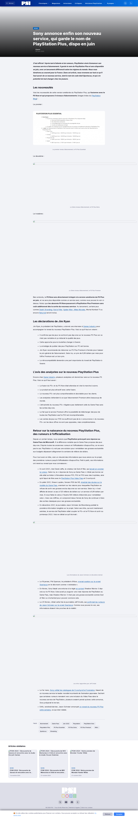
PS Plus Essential (59, 727)
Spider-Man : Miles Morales (74, 310)
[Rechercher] (125, 3)
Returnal (42, 313)
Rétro (96, 727)
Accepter (119, 814)
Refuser (107, 814)
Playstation (76, 723)
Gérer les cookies (86, 807)
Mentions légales (74, 807)
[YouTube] (66, 802)
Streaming (53, 731)
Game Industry (49, 377)
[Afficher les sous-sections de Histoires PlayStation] (104, 3)
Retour (11, 3)
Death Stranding (45, 310)
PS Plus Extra (72, 727)
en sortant (80, 589)
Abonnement (44, 723)
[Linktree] (78, 802)
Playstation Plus (45, 727)
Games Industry (89, 326)
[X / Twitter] (60, 802)
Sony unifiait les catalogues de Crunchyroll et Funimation (72, 690)
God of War (57, 310)
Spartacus (43, 731)
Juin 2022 (66, 723)
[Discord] (72, 802)
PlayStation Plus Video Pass (72, 478)
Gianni (37, 49)
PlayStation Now (89, 723)
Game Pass (55, 723)
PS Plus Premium (86, 727)
